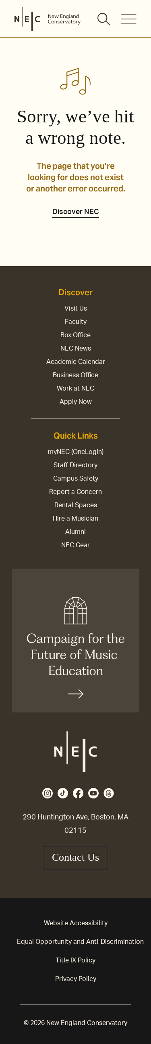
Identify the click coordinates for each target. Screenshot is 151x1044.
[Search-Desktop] (104, 20)
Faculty (76, 322)
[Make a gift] (75, 640)
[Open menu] (129, 19)
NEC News (75, 348)
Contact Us (75, 857)
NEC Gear (75, 545)
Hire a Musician (75, 518)
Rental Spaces (75, 505)
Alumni (75, 532)
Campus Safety (75, 478)
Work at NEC (75, 388)
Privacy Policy (75, 979)
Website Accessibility (76, 923)
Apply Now (76, 402)
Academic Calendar (75, 362)
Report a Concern (75, 492)
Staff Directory (75, 465)
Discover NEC (75, 212)
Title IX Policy (75, 960)
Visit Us (75, 308)
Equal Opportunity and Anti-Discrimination (80, 942)
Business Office (75, 375)
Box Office (75, 335)
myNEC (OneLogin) (75, 452)
